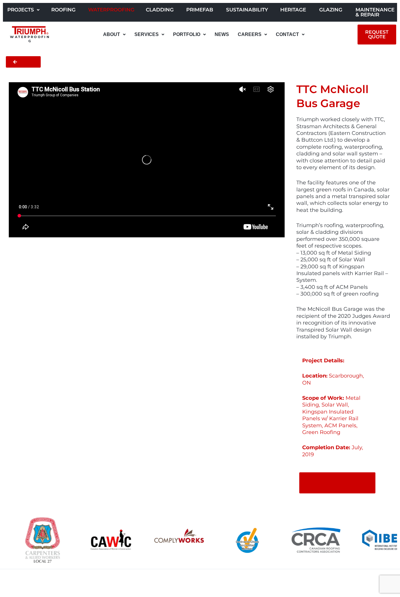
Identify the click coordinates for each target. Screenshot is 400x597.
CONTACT (287, 34)
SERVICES (146, 34)
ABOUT (111, 34)
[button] (23, 10)
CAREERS (249, 34)
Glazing (330, 10)
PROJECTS (20, 10)
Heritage (293, 10)
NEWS (222, 34)
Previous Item (22, 583)
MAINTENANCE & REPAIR (374, 12)
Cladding (160, 10)
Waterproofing (111, 10)
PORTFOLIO (186, 34)
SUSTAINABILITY (247, 10)
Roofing (63, 10)
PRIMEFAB (199, 10)
